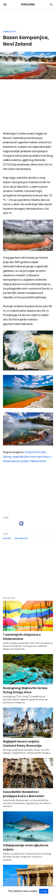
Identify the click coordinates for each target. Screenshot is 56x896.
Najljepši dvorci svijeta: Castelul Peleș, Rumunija (22, 743)
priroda (7, 538)
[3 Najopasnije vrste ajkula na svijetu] (28, 826)
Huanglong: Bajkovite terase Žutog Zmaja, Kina (25, 690)
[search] (51, 4)
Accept (44, 891)
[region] (28, 18)
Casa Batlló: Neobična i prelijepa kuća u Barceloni (23, 794)
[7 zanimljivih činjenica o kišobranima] (28, 616)
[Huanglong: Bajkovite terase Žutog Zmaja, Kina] (28, 669)
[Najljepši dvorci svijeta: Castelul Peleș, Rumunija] (28, 723)
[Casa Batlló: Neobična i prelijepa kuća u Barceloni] (28, 773)
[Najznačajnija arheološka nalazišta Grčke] (28, 880)
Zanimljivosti (9, 31)
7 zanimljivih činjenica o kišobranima (22, 637)
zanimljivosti (21, 538)
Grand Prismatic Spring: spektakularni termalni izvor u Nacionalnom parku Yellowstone (27, 456)
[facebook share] (21, 523)
